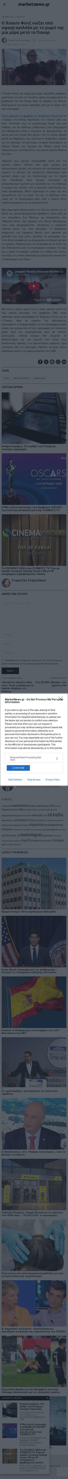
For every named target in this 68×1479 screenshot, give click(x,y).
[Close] (61, 700)
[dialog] (34, 739)
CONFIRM (18, 768)
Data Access (33, 779)
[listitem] (34, 758)
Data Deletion (15, 779)
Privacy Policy (53, 779)
